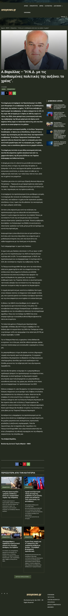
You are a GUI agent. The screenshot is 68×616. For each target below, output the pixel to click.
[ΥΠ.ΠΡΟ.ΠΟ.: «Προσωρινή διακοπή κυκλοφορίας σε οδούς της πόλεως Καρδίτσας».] (50, 143)
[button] (64, 17)
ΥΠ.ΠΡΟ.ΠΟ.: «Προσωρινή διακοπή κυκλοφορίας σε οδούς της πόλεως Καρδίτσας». (60, 143)
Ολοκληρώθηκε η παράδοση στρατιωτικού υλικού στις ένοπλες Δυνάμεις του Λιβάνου (11, 544)
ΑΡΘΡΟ (7, 28)
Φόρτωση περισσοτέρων (22, 576)
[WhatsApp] (14, 93)
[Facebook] (2, 93)
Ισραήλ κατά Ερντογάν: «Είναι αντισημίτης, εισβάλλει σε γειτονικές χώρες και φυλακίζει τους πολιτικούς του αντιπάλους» (33, 496)
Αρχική (3, 28)
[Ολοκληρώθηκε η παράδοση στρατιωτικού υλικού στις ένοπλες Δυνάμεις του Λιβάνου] (11, 533)
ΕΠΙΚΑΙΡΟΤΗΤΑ (11, 89)
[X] (6, 93)
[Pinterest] (10, 93)
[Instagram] (4, 594)
